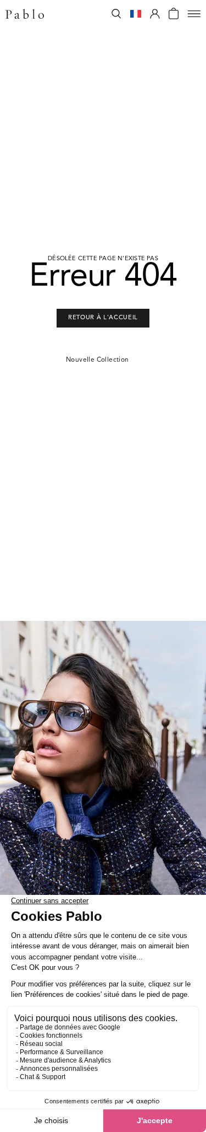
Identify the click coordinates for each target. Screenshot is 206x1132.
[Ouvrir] (194, 14)
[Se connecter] (155, 14)
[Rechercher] (116, 14)
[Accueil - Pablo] (24, 14)
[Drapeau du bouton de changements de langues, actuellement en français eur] (135, 13)
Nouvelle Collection (97, 360)
